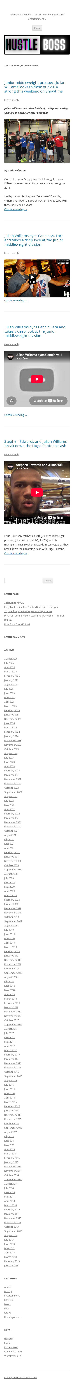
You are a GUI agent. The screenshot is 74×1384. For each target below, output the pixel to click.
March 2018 (10, 998)
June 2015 (9, 1140)
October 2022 (11, 787)
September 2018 (13, 972)
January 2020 (11, 904)
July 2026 (9, 663)
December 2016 (12, 1063)
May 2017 (9, 1041)
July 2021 (9, 839)
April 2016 (9, 1097)
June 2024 (9, 723)
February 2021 (12, 852)
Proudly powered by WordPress (20, 1377)
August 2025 (10, 684)
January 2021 (11, 856)
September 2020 (13, 869)
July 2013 (9, 1239)
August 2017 (10, 1028)
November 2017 (12, 1015)
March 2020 (10, 895)
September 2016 (13, 1076)
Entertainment (12, 1295)
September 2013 (13, 1231)
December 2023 (12, 740)
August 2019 (10, 925)
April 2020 (9, 891)
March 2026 (10, 671)
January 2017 (11, 1059)
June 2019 (9, 934)
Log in (7, 1343)
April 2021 (9, 848)
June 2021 (9, 843)
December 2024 (12, 719)
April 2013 (9, 1252)
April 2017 (9, 1046)
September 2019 (13, 921)
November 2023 (12, 744)
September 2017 (13, 1024)
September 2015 (13, 1127)
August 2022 (10, 796)
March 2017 (10, 1050)
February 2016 (12, 1106)
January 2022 (11, 817)
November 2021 (12, 826)
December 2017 (12, 1011)
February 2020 (12, 899)
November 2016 (12, 1067)
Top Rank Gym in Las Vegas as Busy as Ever (28, 611)
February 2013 (12, 1261)
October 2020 (11, 865)
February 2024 (12, 731)
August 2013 (10, 1235)
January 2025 (11, 714)
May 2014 (9, 1196)
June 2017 (9, 1037)
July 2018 (9, 981)
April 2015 (9, 1149)
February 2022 (12, 813)
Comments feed (13, 1351)
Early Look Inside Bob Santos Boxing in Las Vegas (31, 607)
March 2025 (10, 706)
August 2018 (10, 977)
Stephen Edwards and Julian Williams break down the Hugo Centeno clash (35, 443)
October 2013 (11, 1226)
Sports (7, 1312)
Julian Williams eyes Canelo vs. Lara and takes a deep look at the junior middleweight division (33, 240)
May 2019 (9, 938)
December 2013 (12, 1218)
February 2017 (12, 1054)
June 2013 (9, 1244)
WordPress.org (12, 1355)
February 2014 (12, 1209)
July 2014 (9, 1188)
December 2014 (12, 1166)
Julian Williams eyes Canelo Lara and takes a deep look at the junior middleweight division (34, 331)
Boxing (8, 1291)
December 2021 (12, 822)
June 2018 (9, 985)
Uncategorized (12, 1317)
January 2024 (11, 736)
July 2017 (9, 1033)
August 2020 (10, 873)
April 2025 (9, 701)
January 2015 (11, 1162)
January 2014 (11, 1213)
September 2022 (13, 792)
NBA (6, 1308)
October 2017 (11, 1020)
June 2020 (9, 882)
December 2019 (12, 908)
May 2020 (9, 886)
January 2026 (11, 680)
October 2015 (11, 1123)
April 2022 (9, 809)
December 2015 (12, 1114)
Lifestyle (8, 1300)
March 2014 (10, 1205)
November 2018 (12, 964)
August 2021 (10, 835)
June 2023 (9, 762)
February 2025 (12, 710)
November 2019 (12, 912)
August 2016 (10, 1080)
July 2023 (9, 757)
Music (7, 1304)
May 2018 (9, 990)
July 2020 (9, 878)
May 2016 (9, 1093)
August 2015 (10, 1132)
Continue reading (15, 209)
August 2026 (10, 658)
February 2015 (12, 1157)
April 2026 (9, 667)
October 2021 (11, 830)
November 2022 (12, 783)
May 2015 (9, 1145)
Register (8, 1338)
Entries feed (11, 1347)
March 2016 (10, 1102)
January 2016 (11, 1110)
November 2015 (12, 1119)
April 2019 (9, 942)
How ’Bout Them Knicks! (17, 624)
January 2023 (11, 774)
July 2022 (9, 800)
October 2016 (11, 1071)
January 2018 (11, 1007)
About (7, 1287)
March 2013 (10, 1256)
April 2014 (9, 1201)
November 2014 (12, 1170)
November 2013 (12, 1222)
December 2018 (12, 960)
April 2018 (9, 994)
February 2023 (12, 770)
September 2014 (13, 1179)
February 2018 (12, 1003)
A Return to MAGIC (14, 602)
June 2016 (9, 1089)
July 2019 (9, 929)
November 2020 (12, 861)
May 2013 (9, 1248)
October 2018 (11, 968)
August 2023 (10, 753)
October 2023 (11, 749)
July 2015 (9, 1136)
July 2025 (9, 688)
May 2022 (9, 805)
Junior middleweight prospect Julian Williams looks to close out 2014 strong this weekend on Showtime (34, 87)
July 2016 (9, 1084)
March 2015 (10, 1153)
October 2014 (11, 1175)
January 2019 (11, 955)
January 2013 (11, 1265)
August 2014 (10, 1183)
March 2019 (10, 947)
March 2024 (10, 727)
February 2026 (12, 675)
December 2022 (12, 779)
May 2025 (9, 697)
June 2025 (9, 693)
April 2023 (9, 766)
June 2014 (9, 1192)
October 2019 (11, 916)
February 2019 (12, 951)
